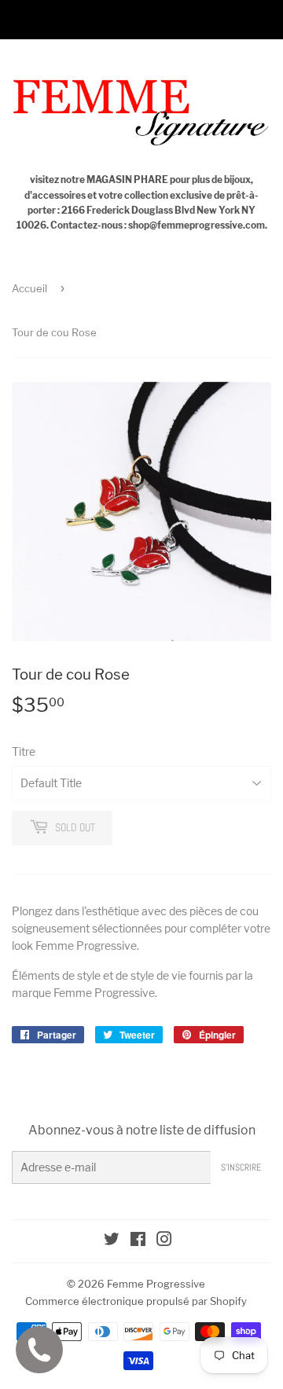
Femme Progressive (156, 1283)
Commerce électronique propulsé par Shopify (136, 1301)
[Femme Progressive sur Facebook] (138, 1241)
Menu (46, 19)
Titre (23, 751)
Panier (253, 19)
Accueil (29, 288)
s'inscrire (241, 1167)
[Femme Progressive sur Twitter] (111, 1241)
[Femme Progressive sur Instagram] (164, 1241)
